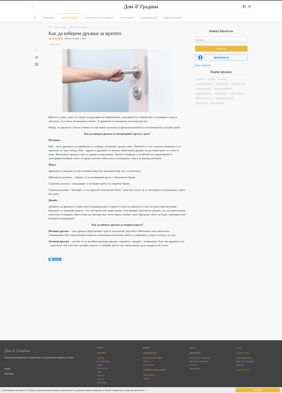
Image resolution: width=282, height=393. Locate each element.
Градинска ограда (203, 89)
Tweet (56, 259)
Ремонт (146, 378)
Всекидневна (103, 361)
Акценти (101, 375)
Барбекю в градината (224, 98)
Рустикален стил (238, 84)
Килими (211, 79)
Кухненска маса (221, 94)
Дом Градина (141, 6)
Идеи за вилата (237, 94)
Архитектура (149, 375)
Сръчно (192, 365)
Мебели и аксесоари (152, 358)
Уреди (146, 361)
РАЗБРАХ (258, 390)
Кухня (99, 365)
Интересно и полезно (199, 358)
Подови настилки (203, 94)
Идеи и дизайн (173, 17)
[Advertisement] (117, 295)
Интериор (49, 17)
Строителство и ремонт (99, 17)
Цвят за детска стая (204, 98)
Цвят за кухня (222, 84)
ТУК (146, 390)
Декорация (102, 383)
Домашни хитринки (198, 361)
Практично (127, 17)
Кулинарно (194, 368)
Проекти (101, 379)
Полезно (240, 365)
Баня (99, 372)
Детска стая (102, 368)
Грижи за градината (245, 361)
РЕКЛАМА (9, 374)
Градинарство (148, 17)
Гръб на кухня (202, 103)
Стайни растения (243, 358)
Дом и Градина (203, 65)
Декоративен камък (204, 84)
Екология (222, 79)
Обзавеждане (69, 17)
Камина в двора (217, 103)
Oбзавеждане (149, 353)
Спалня (100, 358)
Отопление (200, 79)
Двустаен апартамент (224, 89)
